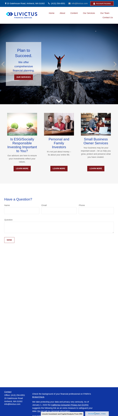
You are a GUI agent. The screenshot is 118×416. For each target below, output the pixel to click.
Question (8, 220)
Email (44, 205)
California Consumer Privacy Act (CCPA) (69, 405)
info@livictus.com (80, 3)
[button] (51, 13)
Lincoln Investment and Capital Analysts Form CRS (62, 414)
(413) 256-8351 (58, 3)
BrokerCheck (38, 397)
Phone (82, 205)
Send (9, 240)
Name (7, 205)
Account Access (103, 3)
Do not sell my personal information (53, 411)
